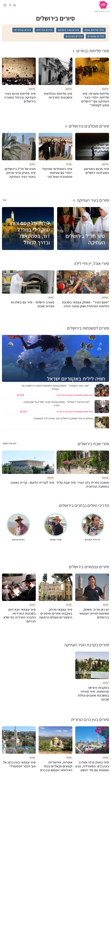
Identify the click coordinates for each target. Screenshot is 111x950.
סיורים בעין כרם (74, 36)
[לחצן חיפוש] (10, 5)
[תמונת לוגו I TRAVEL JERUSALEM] (103, 5)
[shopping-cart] (14, 5)
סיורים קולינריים (22, 30)
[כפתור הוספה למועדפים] (106, 60)
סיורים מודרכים (44, 30)
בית (108, 11)
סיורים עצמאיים (96, 36)
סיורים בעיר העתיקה (68, 30)
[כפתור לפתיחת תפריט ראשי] (5, 5)
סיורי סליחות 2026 (94, 30)
